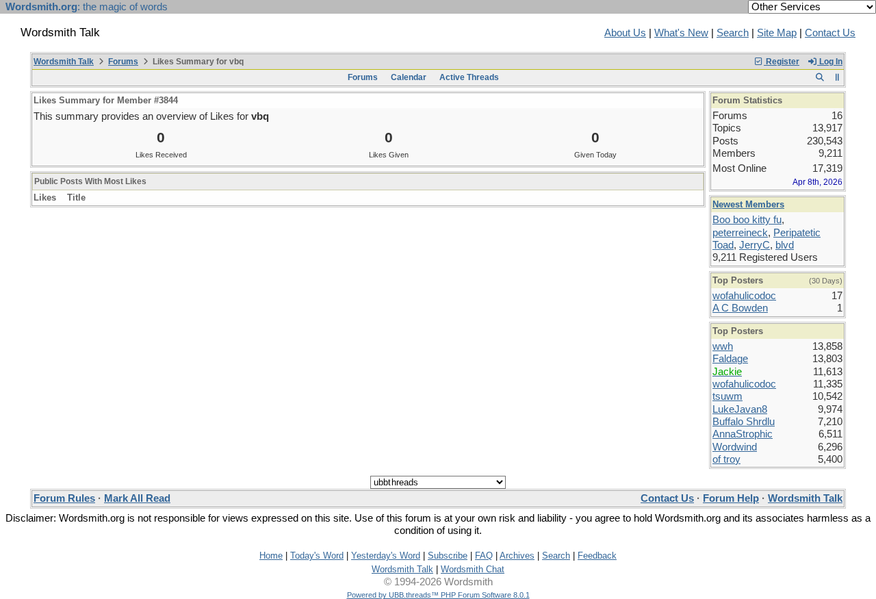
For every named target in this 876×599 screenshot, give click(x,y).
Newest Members (748, 204)
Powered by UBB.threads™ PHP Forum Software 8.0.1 (438, 595)
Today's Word (317, 555)
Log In (829, 61)
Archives (517, 555)
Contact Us (830, 32)
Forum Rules (64, 498)
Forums (123, 61)
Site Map (777, 32)
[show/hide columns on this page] (837, 77)
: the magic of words (86, 6)
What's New (681, 32)
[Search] (819, 77)
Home (271, 555)
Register (781, 61)
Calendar (408, 77)
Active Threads (469, 77)
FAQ (484, 555)
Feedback (597, 555)
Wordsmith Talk (64, 61)
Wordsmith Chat (472, 569)
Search (733, 32)
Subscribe (447, 555)
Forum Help (731, 498)
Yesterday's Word (385, 555)
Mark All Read (137, 498)
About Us (625, 32)
